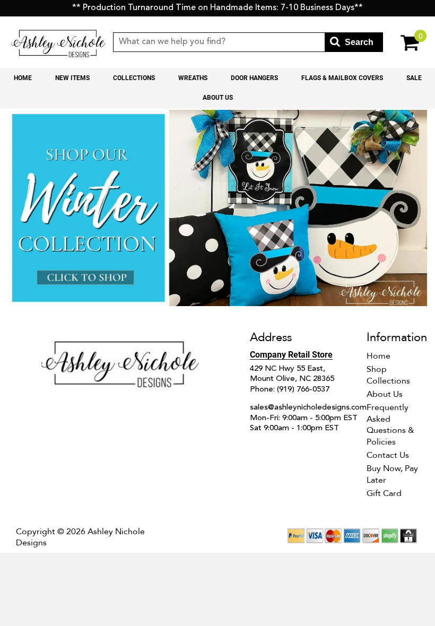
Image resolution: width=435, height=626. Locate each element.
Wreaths (192, 78)
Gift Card (384, 493)
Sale (414, 78)
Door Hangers (254, 78)
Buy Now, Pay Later (392, 474)
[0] (404, 42)
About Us (218, 97)
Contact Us (388, 455)
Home (23, 78)
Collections (134, 78)
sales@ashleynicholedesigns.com (308, 408)
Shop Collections (388, 375)
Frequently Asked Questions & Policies (390, 425)
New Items (72, 78)
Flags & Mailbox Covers (342, 78)
